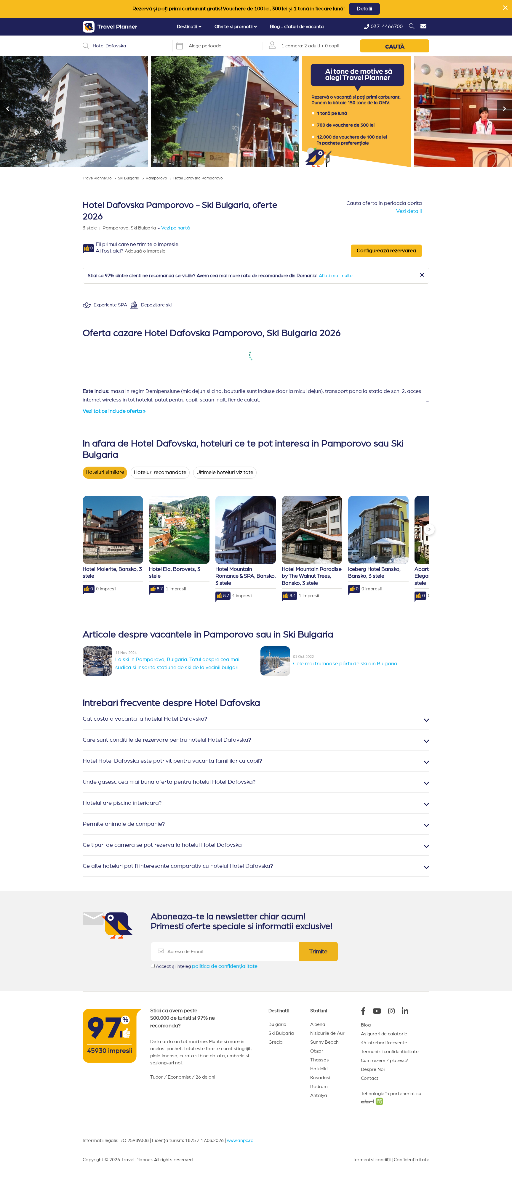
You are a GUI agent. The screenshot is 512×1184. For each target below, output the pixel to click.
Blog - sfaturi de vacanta (297, 26)
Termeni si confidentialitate (390, 1051)
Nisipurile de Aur (327, 1033)
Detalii (364, 9)
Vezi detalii (409, 211)
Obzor (316, 1051)
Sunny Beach (324, 1042)
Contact (369, 1078)
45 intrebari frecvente (384, 1042)
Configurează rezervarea (386, 250)
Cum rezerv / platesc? (384, 1060)
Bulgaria (277, 1024)
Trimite (318, 952)
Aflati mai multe (336, 275)
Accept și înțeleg (206, 966)
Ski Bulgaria (281, 1033)
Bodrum (319, 1086)
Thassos (319, 1060)
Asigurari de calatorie (384, 1034)
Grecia (275, 1042)
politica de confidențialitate (224, 966)
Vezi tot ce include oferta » (114, 411)
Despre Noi (373, 1069)
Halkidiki (318, 1068)
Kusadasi (320, 1077)
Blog (366, 1025)
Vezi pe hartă (175, 228)
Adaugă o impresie (145, 251)
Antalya (318, 1095)
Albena (317, 1024)
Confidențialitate (411, 1159)
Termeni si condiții (372, 1159)
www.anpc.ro (240, 1140)
